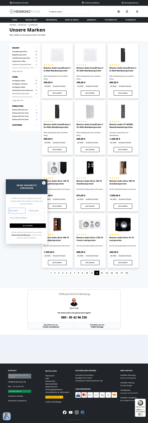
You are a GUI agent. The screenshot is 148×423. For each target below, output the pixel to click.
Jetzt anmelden (28, 226)
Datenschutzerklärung (21, 235)
